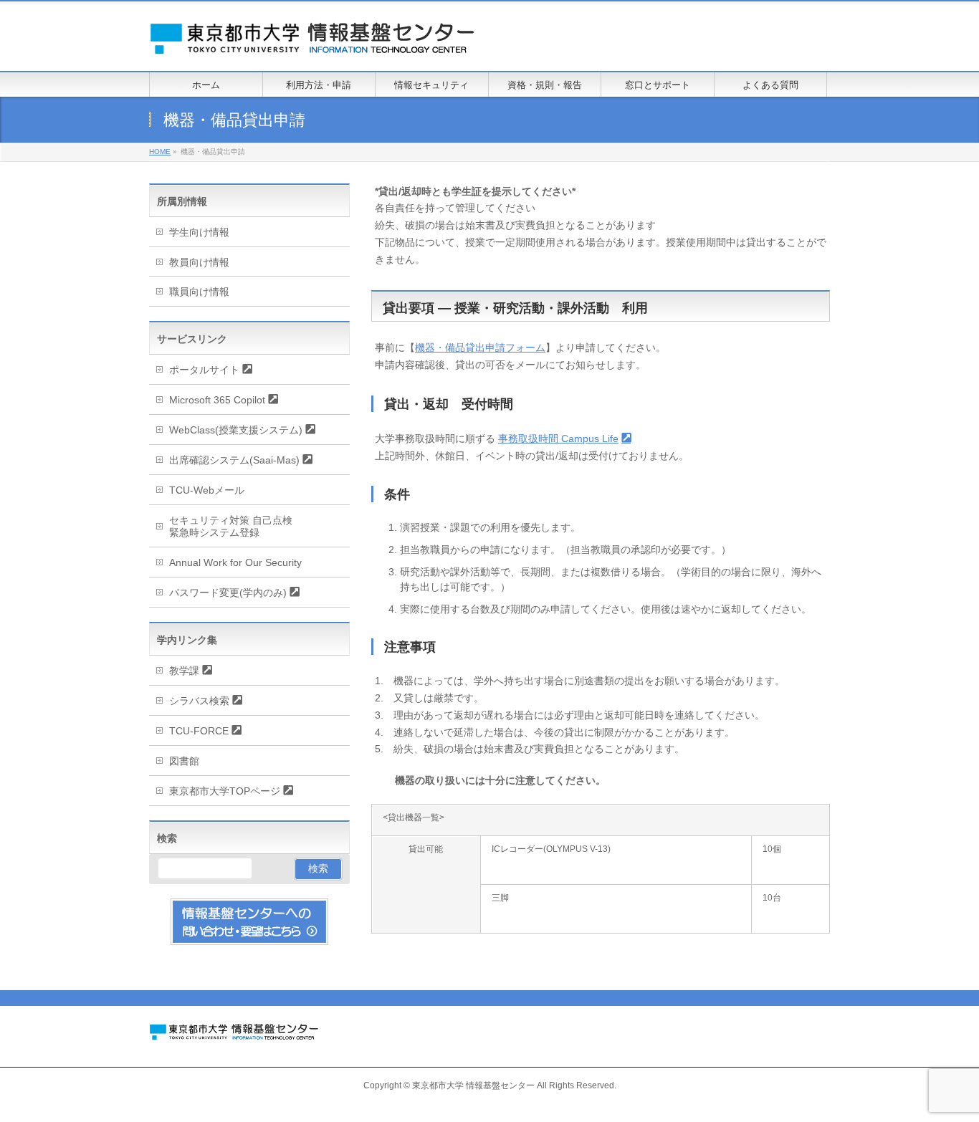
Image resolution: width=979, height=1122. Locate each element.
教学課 (184, 670)
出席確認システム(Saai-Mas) (234, 460)
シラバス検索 (199, 700)
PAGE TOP (945, 1075)
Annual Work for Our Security (235, 562)
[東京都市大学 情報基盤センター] (328, 44)
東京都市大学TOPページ (224, 791)
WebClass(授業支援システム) (235, 430)
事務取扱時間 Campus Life (558, 438)
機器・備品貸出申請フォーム (480, 347)
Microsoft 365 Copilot (217, 400)
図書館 (184, 761)
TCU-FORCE (199, 731)
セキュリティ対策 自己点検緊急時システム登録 (230, 526)
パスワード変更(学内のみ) (228, 592)
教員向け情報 (199, 262)
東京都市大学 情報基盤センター (473, 1085)
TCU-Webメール (206, 490)
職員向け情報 (199, 291)
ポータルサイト (204, 369)
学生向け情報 (199, 232)
